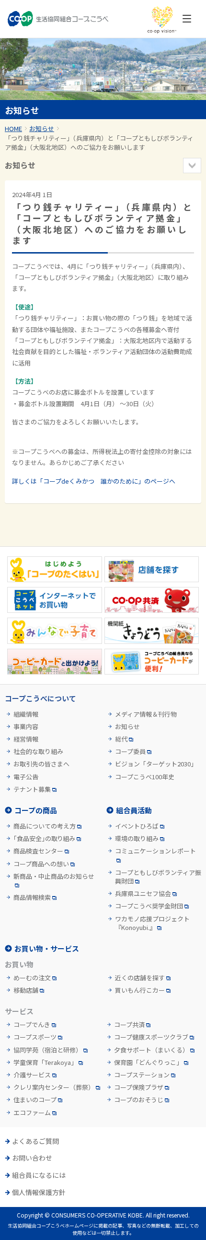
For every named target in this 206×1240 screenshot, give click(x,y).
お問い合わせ (32, 1157)
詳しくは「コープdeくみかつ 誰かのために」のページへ (93, 481)
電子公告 (25, 777)
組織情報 (25, 714)
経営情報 (25, 739)
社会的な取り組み (38, 751)
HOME (13, 128)
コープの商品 (35, 810)
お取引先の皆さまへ (41, 764)
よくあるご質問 (35, 1141)
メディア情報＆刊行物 (146, 714)
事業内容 (25, 726)
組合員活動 (134, 810)
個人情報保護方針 (39, 1192)
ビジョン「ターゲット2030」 (156, 764)
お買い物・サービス (46, 948)
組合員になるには (39, 1175)
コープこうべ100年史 (144, 777)
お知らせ (41, 128)
